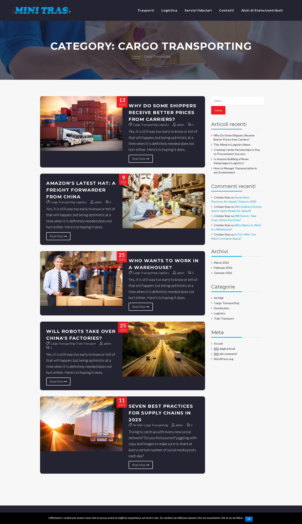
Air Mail (137, 425)
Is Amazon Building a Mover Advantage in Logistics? (231, 161)
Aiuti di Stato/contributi (262, 10)
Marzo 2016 (221, 262)
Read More (139, 158)
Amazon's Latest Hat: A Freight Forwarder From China (81, 190)
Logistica (169, 10)
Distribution (221, 308)
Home (136, 56)
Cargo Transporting (145, 124)
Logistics (163, 124)
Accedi (218, 343)
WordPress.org (223, 359)
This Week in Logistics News (232, 144)
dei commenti (225, 353)
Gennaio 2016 (223, 273)
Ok (248, 519)
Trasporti (145, 10)
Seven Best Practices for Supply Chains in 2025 (161, 412)
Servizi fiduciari (198, 10)
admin (180, 124)
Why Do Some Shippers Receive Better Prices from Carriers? (162, 112)
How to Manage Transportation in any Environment (235, 170)
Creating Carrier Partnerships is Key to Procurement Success (237, 152)
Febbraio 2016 (223, 267)
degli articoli (224, 348)
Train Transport (86, 343)
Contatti (226, 10)
